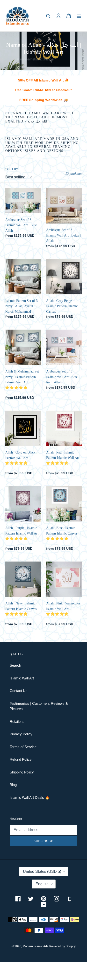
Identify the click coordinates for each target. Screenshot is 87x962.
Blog (13, 785)
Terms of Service (23, 747)
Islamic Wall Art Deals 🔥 (30, 797)
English (42, 884)
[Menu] (79, 16)
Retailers (17, 721)
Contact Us (19, 691)
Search (15, 665)
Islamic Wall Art (22, 678)
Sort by (11, 169)
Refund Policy (21, 759)
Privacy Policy (21, 734)
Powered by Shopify (62, 946)
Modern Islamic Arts (35, 946)
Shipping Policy (22, 772)
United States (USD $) (42, 871)
